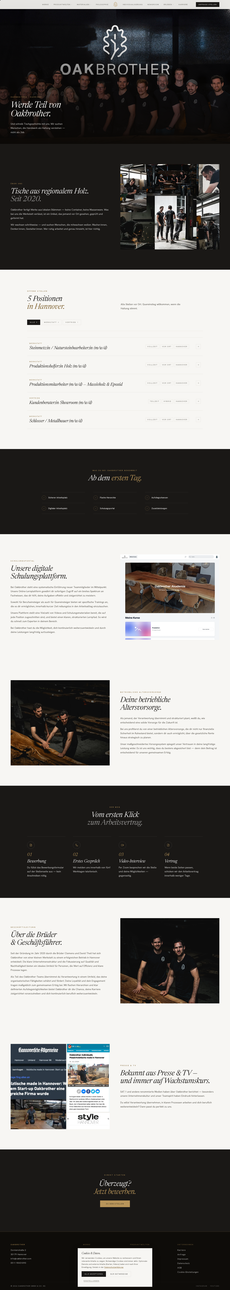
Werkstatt (51, 322)
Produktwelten (62, 4)
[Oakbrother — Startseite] (115, 4)
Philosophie (102, 4)
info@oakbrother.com (21, 1258)
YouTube (214, 1286)
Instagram (201, 1286)
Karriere (183, 4)
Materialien (83, 4)
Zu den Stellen (115, 1204)
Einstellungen (91, 1281)
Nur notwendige (119, 1274)
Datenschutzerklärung (113, 1267)
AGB (179, 1267)
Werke (45, 4)
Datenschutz (183, 1263)
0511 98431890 (18, 1262)
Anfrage (181, 1254)
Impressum (182, 1259)
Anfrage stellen (208, 4)
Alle (33, 322)
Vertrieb (71, 322)
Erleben (168, 4)
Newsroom (153, 4)
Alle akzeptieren (94, 1274)
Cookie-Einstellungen (188, 1272)
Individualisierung (133, 4)
